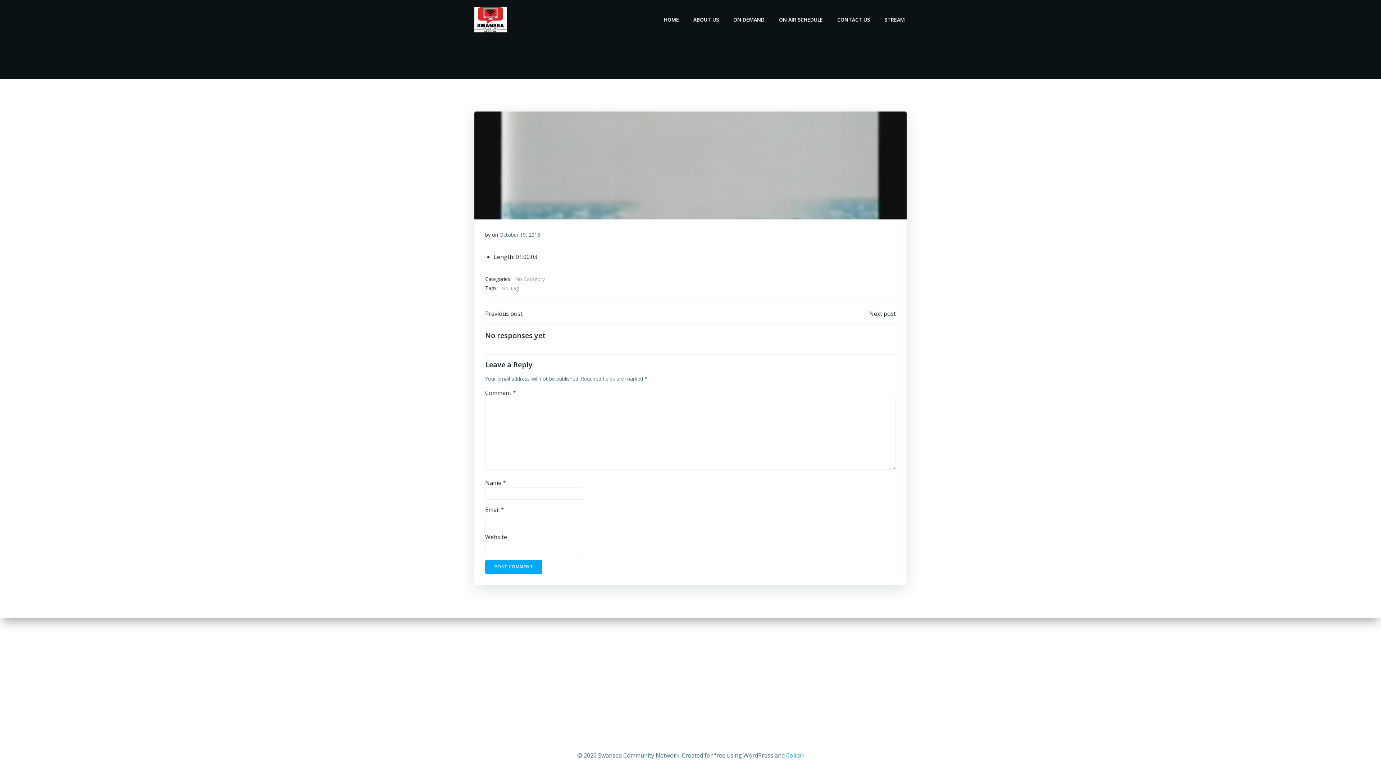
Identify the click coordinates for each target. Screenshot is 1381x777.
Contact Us (853, 19)
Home (671, 19)
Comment (500, 393)
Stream (894, 19)
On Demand (749, 19)
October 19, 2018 (520, 234)
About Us (706, 19)
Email (494, 510)
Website (496, 537)
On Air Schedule (801, 19)
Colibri (795, 755)
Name (495, 483)
